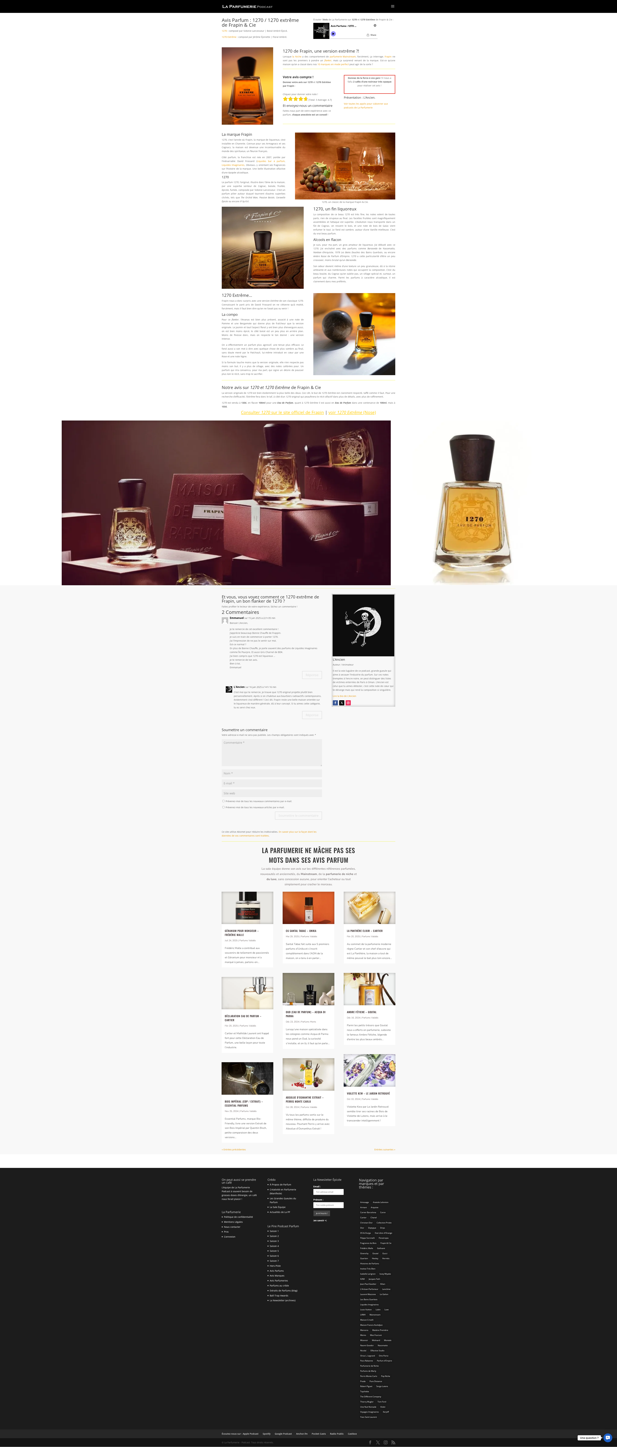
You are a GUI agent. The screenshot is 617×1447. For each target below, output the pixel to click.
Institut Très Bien (367, 1268)
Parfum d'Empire (384, 1360)
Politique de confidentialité (238, 1216)
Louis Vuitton (366, 1309)
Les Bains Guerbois (368, 1299)
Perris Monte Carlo (368, 1376)
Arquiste (374, 1207)
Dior (362, 1227)
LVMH (363, 1314)
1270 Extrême (229, 36)
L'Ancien (239, 687)
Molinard (376, 1340)
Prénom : (318, 1199)
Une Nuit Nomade (368, 1406)
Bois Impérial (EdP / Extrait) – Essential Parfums (244, 1103)
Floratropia (384, 1238)
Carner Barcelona (368, 1212)
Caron (383, 1212)
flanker (327, 60)
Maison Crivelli (366, 1319)
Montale (387, 1340)
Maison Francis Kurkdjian (371, 1325)
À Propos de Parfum (280, 1184)
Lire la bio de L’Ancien (344, 696)
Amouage (364, 1202)
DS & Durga (365, 1233)
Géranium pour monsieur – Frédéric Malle (242, 933)
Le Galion (384, 1294)
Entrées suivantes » (384, 1149)
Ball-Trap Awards (279, 1295)
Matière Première (380, 1330)
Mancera (364, 1330)
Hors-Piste (275, 1265)
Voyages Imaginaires (369, 1411)
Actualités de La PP (280, 1212)
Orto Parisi (383, 1355)
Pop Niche (385, 1376)
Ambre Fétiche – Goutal (362, 1012)
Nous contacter (232, 1226)
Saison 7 (274, 1260)
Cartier (363, 1217)
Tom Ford (382, 1401)
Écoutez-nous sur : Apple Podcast (240, 1433)
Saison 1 (274, 1231)
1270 (224, 30)
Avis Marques (277, 1275)
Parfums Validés (247, 940)
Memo (363, 1335)
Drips (382, 1227)
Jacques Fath (374, 1279)
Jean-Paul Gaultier (368, 1284)
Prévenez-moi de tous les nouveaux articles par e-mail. (255, 807)
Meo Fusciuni (376, 1335)
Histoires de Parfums (369, 1263)
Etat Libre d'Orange (383, 1233)
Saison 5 (274, 1250)
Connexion (229, 1236)
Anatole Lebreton (380, 1202)
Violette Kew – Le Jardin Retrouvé (368, 1093)
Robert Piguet (366, 1386)
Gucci (384, 1253)
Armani (363, 1207)
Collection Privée (384, 1222)
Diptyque (372, 1227)
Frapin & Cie (385, 1243)
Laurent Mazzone (368, 1294)
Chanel (374, 1217)
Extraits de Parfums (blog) (283, 1290)
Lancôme (386, 1289)
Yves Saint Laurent (368, 1417)
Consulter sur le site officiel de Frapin (282, 412)
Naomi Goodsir (367, 1345)
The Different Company (370, 1396)
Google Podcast (283, 1433)
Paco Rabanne (366, 1360)
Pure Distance (376, 1381)
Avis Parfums (277, 1270)
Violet (382, 1406)
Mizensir (364, 1340)
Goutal (375, 1253)
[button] (608, 1438)
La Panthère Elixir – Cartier (365, 931)
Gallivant (381, 1248)
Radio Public (337, 1433)
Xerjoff (386, 1411)
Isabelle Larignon (368, 1273)
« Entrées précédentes (234, 1149)
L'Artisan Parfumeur (369, 1289)
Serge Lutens (382, 1386)
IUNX (362, 1279)
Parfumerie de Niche (369, 1365)
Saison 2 (274, 1236)
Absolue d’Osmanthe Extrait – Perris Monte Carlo (305, 1099)
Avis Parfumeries (279, 1280)
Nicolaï (363, 1350)
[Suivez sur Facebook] (335, 702)
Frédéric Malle (366, 1248)
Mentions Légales (233, 1221)
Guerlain (364, 1258)
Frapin (388, 56)
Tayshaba (364, 1391)
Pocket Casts (319, 1433)
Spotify (267, 1433)
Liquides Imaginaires (233, 164)
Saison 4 (274, 1246)
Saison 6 (274, 1255)
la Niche (296, 56)
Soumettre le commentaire (298, 815)
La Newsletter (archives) (282, 1300)
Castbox (352, 1433)
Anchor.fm (302, 1433)
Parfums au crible (279, 1285)
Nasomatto (383, 1345)
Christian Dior (366, 1222)
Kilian (382, 1284)
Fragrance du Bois (368, 1243)
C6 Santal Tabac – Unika (301, 931)
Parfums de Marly (368, 1371)
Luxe (387, 1309)
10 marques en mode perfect (333, 64)
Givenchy (364, 1253)
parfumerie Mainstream (343, 56)
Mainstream (375, 1314)
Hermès (385, 1258)
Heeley (375, 1258)
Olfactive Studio (377, 1350)
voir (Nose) (352, 412)
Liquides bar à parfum (271, 161)
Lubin (378, 1309)
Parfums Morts (308, 1021)
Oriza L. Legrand (367, 1355)
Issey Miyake (385, 1273)
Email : (317, 1186)
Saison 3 (274, 1241)
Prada (363, 1381)
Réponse (312, 675)
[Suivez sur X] (341, 702)
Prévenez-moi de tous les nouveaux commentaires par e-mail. (259, 801)
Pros (226, 1231)
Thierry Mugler (367, 1401)
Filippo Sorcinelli (367, 1238)
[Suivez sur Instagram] (348, 702)
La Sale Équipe (278, 1207)
